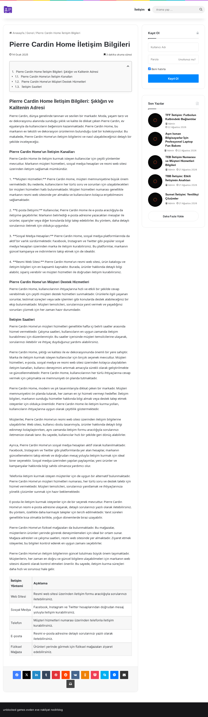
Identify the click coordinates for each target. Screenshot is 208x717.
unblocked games (14, 709)
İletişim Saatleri (32, 86)
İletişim (139, 9)
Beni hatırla (158, 69)
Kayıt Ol (173, 78)
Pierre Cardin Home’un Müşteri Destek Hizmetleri (54, 81)
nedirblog (57, 709)
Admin (171, 123)
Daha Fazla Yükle (173, 216)
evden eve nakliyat (38, 709)
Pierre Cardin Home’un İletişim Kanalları (46, 76)
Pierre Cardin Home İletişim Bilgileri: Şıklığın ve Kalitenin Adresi (57, 71)
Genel (30, 33)
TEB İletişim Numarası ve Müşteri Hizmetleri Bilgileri (180, 161)
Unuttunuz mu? (187, 59)
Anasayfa (18, 33)
